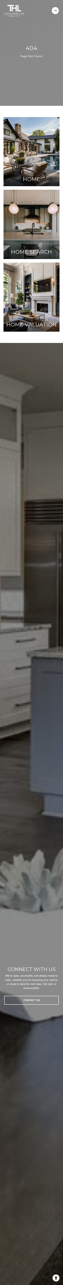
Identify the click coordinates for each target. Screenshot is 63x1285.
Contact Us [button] (31, 1000)
